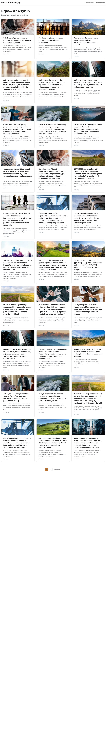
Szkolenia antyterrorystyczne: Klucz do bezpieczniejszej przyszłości (51, 40)
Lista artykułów (88, 2)
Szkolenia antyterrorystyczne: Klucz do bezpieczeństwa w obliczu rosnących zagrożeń (17, 40)
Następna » (57, 469)
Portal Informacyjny (10, 2)
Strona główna (100, 2)
